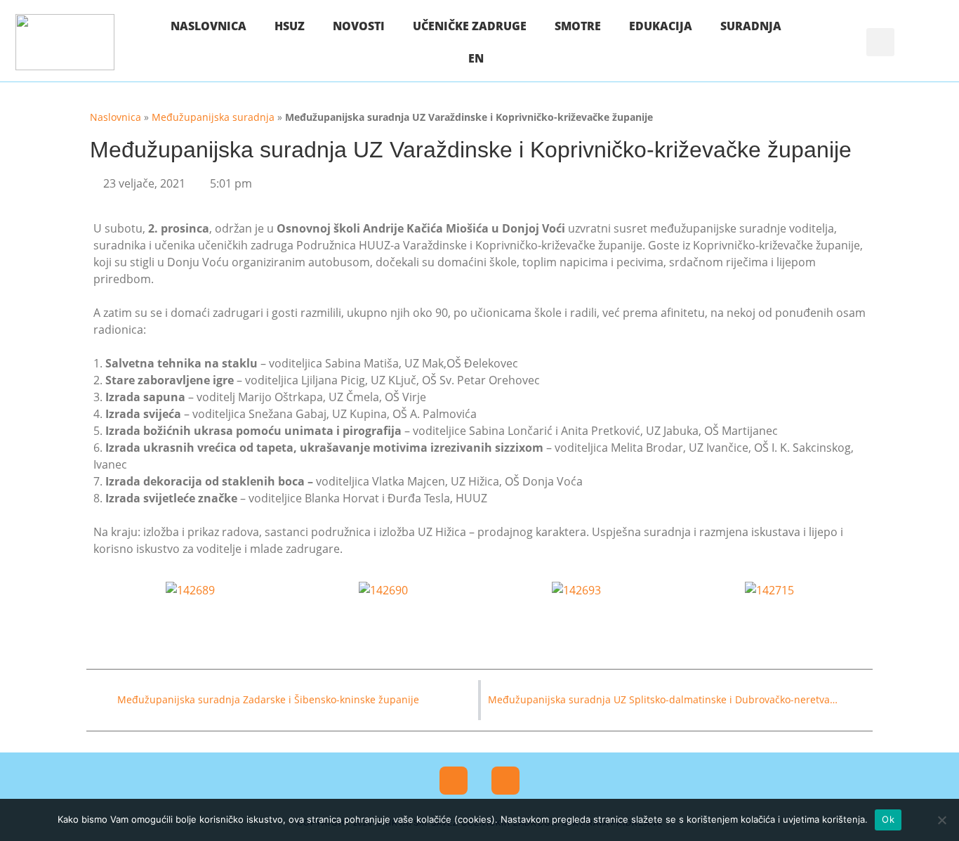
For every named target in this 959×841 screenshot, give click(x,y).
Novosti (359, 26)
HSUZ (290, 26)
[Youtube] (505, 781)
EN (476, 58)
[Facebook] (453, 781)
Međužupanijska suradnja (213, 117)
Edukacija (660, 26)
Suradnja (750, 26)
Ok (888, 819)
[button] (880, 42)
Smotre (578, 26)
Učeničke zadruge (470, 26)
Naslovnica (208, 26)
